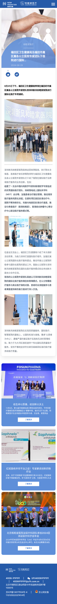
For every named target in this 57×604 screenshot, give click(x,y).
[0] (8, 74)
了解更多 (28, 420)
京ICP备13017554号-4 (16, 592)
